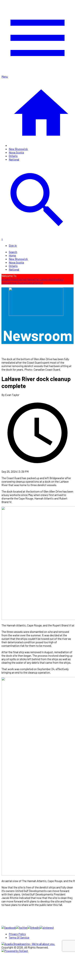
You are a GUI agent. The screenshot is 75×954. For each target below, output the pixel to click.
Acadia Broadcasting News (17, 279)
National (14, 159)
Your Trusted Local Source (27, 282)
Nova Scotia (16, 152)
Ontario (13, 156)
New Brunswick (18, 149)
